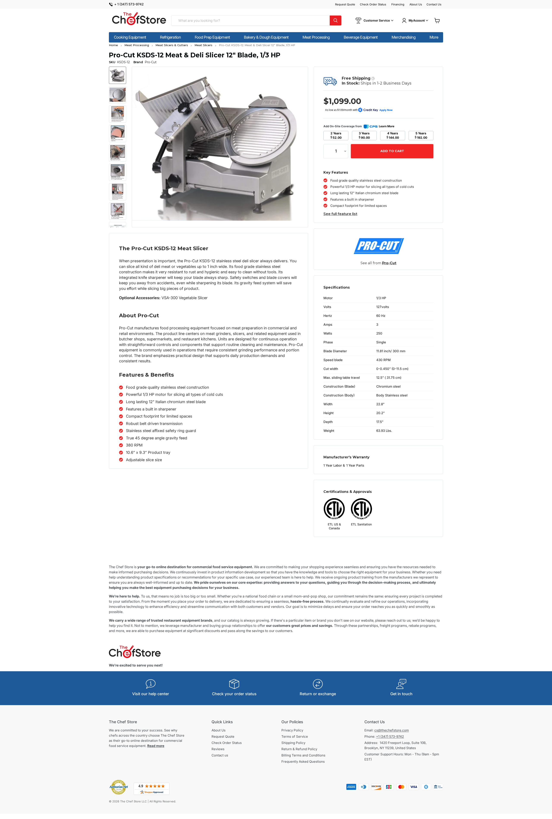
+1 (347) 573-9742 (390, 736)
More (434, 37)
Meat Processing (316, 37)
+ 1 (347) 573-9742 (129, 4)
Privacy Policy (292, 730)
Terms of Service (294, 736)
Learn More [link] (386, 126)
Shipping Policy (293, 743)
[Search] (335, 20)
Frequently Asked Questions (303, 761)
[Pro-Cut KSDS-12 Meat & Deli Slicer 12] (117, 75)
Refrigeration (170, 37)
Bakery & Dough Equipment (266, 37)
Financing (397, 4)
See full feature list (340, 214)
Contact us (220, 755)
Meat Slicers (203, 45)
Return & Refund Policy (299, 749)
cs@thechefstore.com (391, 730)
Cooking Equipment (130, 37)
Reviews (218, 749)
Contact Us (434, 4)
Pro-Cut (389, 263)
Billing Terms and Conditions (303, 755)
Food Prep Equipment (212, 37)
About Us (415, 4)
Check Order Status (373, 4)
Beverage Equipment (361, 37)
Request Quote (345, 4)
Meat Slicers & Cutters (171, 45)
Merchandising (403, 37)
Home (113, 45)
